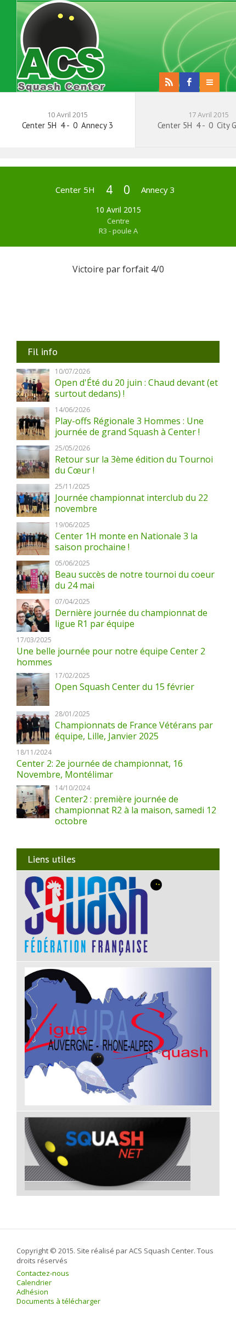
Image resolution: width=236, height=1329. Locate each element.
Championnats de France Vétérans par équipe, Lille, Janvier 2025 (134, 730)
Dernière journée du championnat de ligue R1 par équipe (131, 618)
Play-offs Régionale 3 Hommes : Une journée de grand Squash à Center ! (129, 426)
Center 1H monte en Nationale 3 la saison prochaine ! (126, 541)
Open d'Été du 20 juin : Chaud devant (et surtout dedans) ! (136, 388)
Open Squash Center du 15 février (124, 687)
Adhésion (32, 1292)
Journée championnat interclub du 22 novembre (131, 503)
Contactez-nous (42, 1273)
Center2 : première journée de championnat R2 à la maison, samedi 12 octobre (135, 810)
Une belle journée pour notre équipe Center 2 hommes (110, 656)
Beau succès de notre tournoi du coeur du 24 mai (135, 579)
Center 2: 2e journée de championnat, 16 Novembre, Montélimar (99, 768)
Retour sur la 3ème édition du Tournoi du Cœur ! (134, 464)
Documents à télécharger (58, 1301)
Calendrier (34, 1282)
